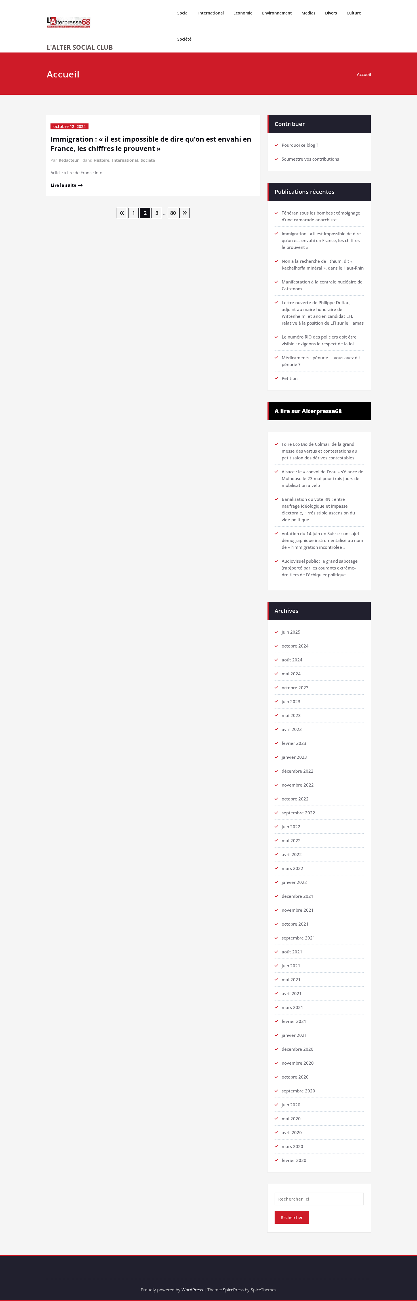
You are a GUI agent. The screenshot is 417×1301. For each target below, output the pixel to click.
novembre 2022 (298, 785)
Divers (331, 13)
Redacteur (69, 160)
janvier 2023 (294, 757)
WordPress (192, 1289)
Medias (308, 13)
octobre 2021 (295, 924)
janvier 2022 (294, 882)
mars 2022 (292, 868)
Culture (354, 13)
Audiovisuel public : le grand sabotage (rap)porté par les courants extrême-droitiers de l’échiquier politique (320, 567)
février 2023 (294, 743)
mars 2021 (292, 1007)
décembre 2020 (297, 1049)
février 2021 (294, 1021)
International (211, 13)
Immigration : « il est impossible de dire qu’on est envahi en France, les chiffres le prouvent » (150, 143)
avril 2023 (292, 729)
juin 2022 (291, 826)
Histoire (101, 160)
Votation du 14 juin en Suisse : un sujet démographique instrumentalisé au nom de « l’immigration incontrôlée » (322, 540)
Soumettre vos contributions (310, 159)
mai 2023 (291, 715)
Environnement (277, 13)
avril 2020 (292, 1132)
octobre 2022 (295, 799)
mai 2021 (291, 979)
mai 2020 (291, 1118)
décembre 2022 (297, 771)
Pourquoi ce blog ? (300, 145)
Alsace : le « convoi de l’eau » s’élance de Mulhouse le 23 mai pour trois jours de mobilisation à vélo (322, 478)
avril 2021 (292, 993)
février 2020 (294, 1160)
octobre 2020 (295, 1077)
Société (184, 39)
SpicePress (233, 1289)
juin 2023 (291, 701)
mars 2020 (292, 1146)
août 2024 (292, 660)
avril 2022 (292, 854)
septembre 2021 (298, 938)
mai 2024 (291, 673)
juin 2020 (291, 1104)
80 (173, 212)
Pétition (290, 378)
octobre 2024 (295, 646)
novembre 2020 (298, 1063)
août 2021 (292, 952)
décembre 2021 (297, 896)
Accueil (364, 74)
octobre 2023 (295, 687)
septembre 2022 (298, 813)
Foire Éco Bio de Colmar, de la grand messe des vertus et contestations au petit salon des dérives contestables (319, 451)
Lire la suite (63, 185)
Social (183, 13)
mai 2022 (291, 840)
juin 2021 (291, 965)
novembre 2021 (298, 910)
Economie (242, 13)
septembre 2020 (298, 1091)
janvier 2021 (294, 1035)
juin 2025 (291, 632)
